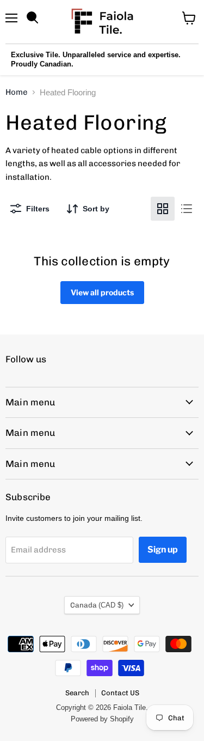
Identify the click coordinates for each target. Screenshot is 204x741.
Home (16, 92)
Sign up (162, 549)
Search (77, 693)
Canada (96, 605)
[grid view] (163, 209)
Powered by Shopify (102, 719)
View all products (102, 292)
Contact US (120, 693)
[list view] (187, 209)
